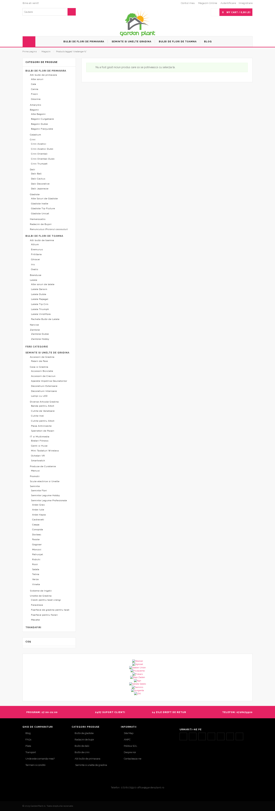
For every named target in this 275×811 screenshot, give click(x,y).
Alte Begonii (38, 114)
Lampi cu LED (39, 396)
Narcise (34, 324)
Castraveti (38, 519)
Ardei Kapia (39, 514)
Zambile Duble (40, 334)
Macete (35, 619)
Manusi (35, 470)
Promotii (35, 476)
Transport (30, 752)
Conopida (37, 529)
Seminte (35, 486)
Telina (35, 574)
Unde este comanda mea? (40, 758)
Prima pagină (29, 51)
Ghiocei (35, 259)
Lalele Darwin (39, 289)
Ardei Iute (38, 509)
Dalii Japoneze (39, 188)
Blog (28, 733)
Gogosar (37, 544)
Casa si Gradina (39, 367)
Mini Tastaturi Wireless (45, 450)
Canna (34, 89)
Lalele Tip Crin (39, 304)
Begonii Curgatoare (42, 119)
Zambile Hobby (40, 339)
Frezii (34, 94)
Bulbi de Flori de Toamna (44, 236)
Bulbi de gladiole (84, 733)
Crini (33, 139)
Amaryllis (35, 105)
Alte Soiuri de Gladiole (44, 198)
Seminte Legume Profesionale (49, 500)
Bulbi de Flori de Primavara (45, 70)
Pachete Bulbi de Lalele (45, 319)
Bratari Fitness (39, 440)
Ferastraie (37, 605)
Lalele (33, 280)
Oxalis (34, 269)
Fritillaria (36, 254)
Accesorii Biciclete (42, 371)
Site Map (128, 733)
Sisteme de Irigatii (41, 590)
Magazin (46, 51)
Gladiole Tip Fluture (43, 208)
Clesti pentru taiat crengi (46, 600)
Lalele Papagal (39, 299)
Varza (35, 579)
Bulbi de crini (82, 752)
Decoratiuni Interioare (44, 391)
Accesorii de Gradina (42, 357)
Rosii (35, 564)
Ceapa (35, 524)
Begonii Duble (39, 124)
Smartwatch (38, 460)
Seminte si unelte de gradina (91, 765)
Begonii (34, 109)
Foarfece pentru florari (44, 615)
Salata (35, 569)
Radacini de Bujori (41, 224)
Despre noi (130, 752)
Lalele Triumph (40, 309)
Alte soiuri (37, 79)
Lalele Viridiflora (41, 314)
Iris (33, 264)
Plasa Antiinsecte (41, 426)
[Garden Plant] (137, 22)
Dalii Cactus (38, 178)
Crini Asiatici (38, 144)
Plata (28, 746)
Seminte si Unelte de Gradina (47, 352)
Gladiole (35, 194)
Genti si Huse (39, 445)
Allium (35, 244)
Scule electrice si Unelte (44, 481)
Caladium (35, 134)
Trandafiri (33, 627)
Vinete (36, 584)
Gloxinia (36, 99)
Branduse (35, 275)
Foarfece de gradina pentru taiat (50, 610)
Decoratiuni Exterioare (44, 386)
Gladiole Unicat (40, 213)
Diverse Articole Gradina (44, 401)
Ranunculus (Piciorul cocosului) (49, 229)
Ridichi (36, 559)
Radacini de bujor (84, 739)
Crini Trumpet (39, 163)
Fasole (36, 539)
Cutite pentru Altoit (42, 421)
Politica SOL (130, 746)
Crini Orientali (39, 153)
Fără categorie (36, 346)
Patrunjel (37, 554)
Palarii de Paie (39, 361)
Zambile (35, 330)
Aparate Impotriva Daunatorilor (49, 381)
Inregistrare (246, 3)
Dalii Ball (36, 173)
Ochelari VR (38, 455)
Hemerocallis (37, 219)
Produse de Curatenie (43, 466)
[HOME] (29, 41)
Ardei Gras (38, 504)
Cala (33, 84)
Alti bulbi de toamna (42, 240)
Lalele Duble (38, 294)
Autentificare (228, 3)
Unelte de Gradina (41, 595)
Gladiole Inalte (39, 203)
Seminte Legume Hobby (45, 495)
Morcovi (36, 549)
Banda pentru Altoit (42, 406)
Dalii (32, 169)
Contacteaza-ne (132, 758)
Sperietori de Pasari (42, 430)
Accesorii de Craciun (43, 376)
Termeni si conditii (35, 765)
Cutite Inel (37, 415)
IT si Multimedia (39, 436)
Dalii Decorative (40, 183)
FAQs (28, 739)
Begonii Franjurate (42, 129)
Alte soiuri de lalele (42, 284)
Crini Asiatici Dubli (42, 149)
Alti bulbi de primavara (43, 75)
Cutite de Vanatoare (43, 411)
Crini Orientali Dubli (43, 159)
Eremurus (37, 249)
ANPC (127, 739)
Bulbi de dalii (82, 746)
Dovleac (36, 534)
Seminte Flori (39, 490)
